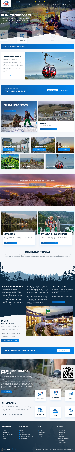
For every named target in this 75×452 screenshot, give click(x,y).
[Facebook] (12, 449)
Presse (54, 449)
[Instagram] (19, 2)
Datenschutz (38, 449)
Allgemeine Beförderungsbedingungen (65, 449)
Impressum (45, 449)
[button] (58, 2)
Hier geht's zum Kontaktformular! (12, 414)
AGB (50, 449)
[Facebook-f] (17, 2)
